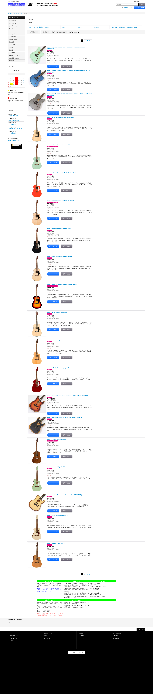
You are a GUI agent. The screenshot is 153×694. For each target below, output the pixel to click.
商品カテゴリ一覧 (48, 633)
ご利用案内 (115, 635)
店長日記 (81, 633)
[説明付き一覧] (80, 32)
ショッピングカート (14, 638)
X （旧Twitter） (82, 635)
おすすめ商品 (47, 638)
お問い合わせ (116, 638)
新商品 (45, 635)
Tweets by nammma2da (14, 140)
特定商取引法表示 (117, 633)
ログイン (119, 7)
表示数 (31, 32)
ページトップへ (142, 629)
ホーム (11, 633)
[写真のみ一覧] (76, 32)
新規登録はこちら (128, 7)
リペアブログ (82, 638)
